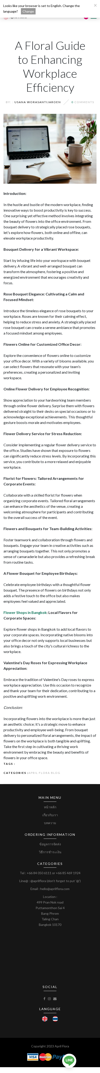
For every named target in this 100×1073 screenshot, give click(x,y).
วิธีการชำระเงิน (50, 852)
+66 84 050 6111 (39, 873)
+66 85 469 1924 (68, 873)
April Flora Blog (44, 773)
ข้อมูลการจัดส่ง (50, 844)
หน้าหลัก (50, 807)
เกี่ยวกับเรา (50, 815)
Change (28, 11)
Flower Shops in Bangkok (25, 612)
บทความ (50, 823)
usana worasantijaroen (37, 102)
